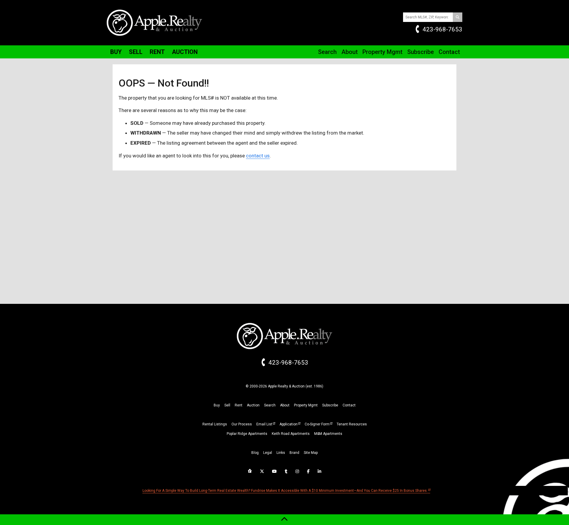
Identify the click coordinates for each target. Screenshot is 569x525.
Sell (136, 51)
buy (217, 405)
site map (311, 453)
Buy (116, 51)
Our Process (241, 424)
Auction (185, 51)
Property (382, 51)
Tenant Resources (352, 424)
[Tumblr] (286, 471)
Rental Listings (214, 424)
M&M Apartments (328, 434)
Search (327, 51)
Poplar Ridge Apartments (247, 434)
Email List (264, 424)
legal (267, 453)
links (280, 453)
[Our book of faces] (308, 471)
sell (227, 405)
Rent (157, 51)
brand (294, 453)
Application (288, 424)
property (306, 405)
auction (253, 405)
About (349, 51)
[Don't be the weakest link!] (319, 471)
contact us (258, 156)
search (270, 405)
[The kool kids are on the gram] (297, 471)
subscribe (330, 405)
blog (255, 453)
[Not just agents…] (250, 471)
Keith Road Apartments (291, 434)
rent (238, 405)
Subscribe (420, 51)
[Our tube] (274, 471)
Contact (449, 51)
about (285, 405)
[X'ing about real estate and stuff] (262, 471)
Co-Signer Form (317, 424)
